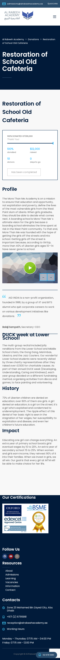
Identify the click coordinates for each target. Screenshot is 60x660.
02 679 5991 (48, 654)
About (9, 570)
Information (12, 586)
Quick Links (53, 3)
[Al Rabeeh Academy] (18, 17)
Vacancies (11, 582)
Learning (10, 578)
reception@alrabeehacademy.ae (27, 623)
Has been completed (24, 172)
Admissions (12, 574)
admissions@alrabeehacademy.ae (25, 3)
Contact (10, 590)
